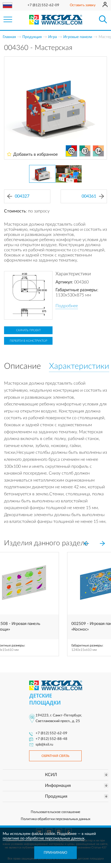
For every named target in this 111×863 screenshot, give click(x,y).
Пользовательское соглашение (55, 812)
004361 (89, 196)
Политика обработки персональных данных (55, 819)
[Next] (102, 543)
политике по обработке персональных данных (43, 838)
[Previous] (86, 543)
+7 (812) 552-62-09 (43, 5)
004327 (22, 196)
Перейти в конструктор (28, 340)
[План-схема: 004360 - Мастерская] (28, 295)
